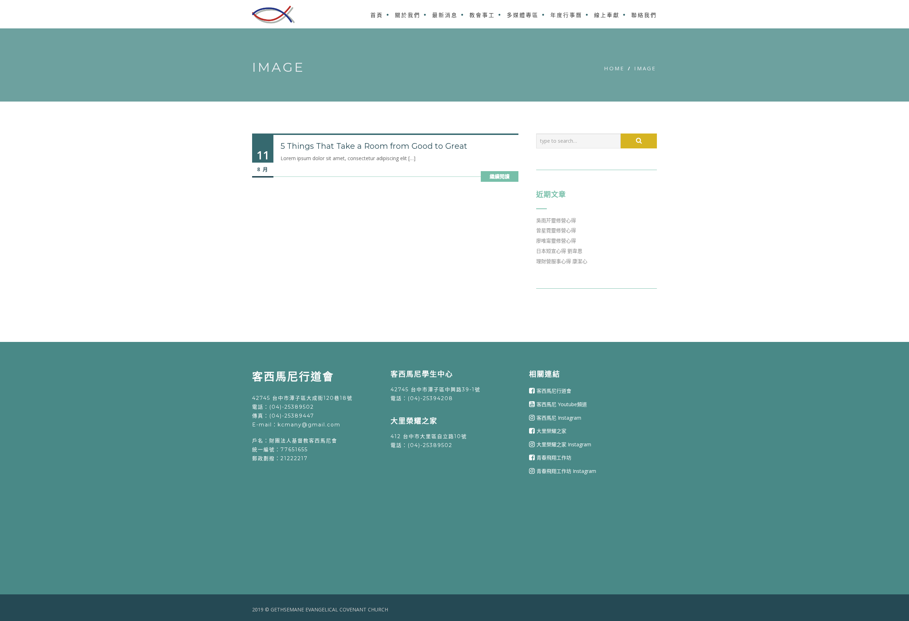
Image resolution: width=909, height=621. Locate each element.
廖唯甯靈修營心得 (556, 240)
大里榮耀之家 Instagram (564, 444)
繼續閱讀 (500, 176)
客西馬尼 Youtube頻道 (562, 404)
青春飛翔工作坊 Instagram (566, 471)
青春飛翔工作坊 (554, 457)
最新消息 (445, 15)
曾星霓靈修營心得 (556, 230)
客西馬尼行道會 (554, 390)
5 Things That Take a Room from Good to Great (374, 146)
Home (614, 68)
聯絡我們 (644, 15)
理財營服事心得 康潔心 (561, 261)
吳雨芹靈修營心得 (556, 220)
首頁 (376, 15)
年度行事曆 (566, 15)
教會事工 (482, 15)
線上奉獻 (607, 15)
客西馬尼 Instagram (559, 417)
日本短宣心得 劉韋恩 (559, 250)
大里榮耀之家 (551, 430)
